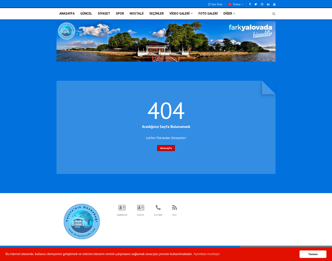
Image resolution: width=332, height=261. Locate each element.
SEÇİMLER (156, 13)
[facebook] (250, 4)
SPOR (120, 13)
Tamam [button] (313, 254)
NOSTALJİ (137, 13)
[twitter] (256, 4)
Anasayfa (166, 148)
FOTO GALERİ (208, 13)
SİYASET (104, 13)
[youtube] (274, 4)
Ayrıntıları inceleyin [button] (207, 254)
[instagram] (262, 4)
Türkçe (236, 4)
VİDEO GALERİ (179, 13)
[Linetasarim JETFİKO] (81, 221)
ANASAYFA (67, 13)
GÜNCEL (86, 13)
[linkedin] (268, 4)
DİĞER (227, 13)
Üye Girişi (216, 4)
